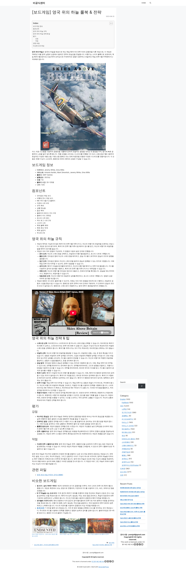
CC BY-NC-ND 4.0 (98, 561)
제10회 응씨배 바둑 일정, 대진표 (130, 488)
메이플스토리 (127, 432)
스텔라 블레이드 (128, 445)
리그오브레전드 (127, 419)
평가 (34, 36)
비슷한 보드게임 (38, 46)
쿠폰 (121, 475)
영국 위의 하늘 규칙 (40, 31)
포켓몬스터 (126, 462)
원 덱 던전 (40, 508)
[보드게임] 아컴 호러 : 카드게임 (69, 534)
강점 (36, 39)
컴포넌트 (36, 29)
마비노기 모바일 (128, 426)
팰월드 (124, 455)
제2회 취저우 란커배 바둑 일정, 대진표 (132, 492)
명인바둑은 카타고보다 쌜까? (129, 496)
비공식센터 (39, 2)
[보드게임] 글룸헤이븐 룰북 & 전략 (98, 534)
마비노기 (125, 422)
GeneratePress (103, 567)
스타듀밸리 (126, 442)
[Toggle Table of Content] (110, 23)
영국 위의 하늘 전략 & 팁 (41, 34)
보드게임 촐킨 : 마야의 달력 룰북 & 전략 (46, 545)
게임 (121, 406)
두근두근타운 (127, 412)
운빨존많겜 (126, 452)
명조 (123, 436)
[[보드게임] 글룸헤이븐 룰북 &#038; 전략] (100, 525)
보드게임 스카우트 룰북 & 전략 (130, 526)
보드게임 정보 (38, 26)
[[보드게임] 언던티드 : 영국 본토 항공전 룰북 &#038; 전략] (45, 525)
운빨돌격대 (126, 449)
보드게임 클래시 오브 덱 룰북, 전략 (131, 508)
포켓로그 (125, 459)
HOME (144, 3)
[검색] (141, 386)
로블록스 (125, 416)
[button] (150, 3)
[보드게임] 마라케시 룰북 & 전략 (102, 545)
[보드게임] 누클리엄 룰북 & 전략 (130, 518)
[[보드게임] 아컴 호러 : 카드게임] (73, 525)
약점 (36, 41)
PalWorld (125, 403)
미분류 (122, 469)
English (123, 399)
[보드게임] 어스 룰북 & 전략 (129, 522)
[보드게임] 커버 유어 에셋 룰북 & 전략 (132, 504)
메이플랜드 (126, 429)
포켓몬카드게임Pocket (130, 465)
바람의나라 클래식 (128, 439)
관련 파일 (36, 43)
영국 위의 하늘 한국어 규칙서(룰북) (50, 475)
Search (123, 382)
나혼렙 (124, 409)
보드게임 (111, 542)
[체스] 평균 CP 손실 (126, 500)
